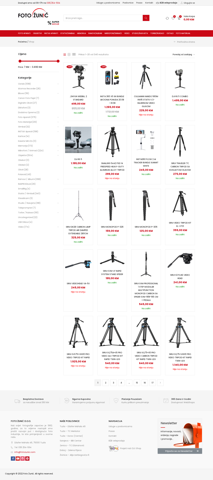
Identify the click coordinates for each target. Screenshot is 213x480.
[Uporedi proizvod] (87, 73)
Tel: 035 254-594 (22, 447)
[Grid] (64, 54)
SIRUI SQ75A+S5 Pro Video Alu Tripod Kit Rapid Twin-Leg (112, 356)
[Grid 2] (69, 54)
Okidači (23, 164)
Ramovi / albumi (29, 179)
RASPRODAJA (27, 183)
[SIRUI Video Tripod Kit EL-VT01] (180, 203)
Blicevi (23, 93)
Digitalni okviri (27, 102)
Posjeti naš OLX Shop (130, 448)
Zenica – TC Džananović (72, 445)
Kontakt (149, 2)
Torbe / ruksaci (28, 212)
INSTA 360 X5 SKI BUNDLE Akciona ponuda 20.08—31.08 (112, 99)
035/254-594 (53, 2)
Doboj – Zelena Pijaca (70, 450)
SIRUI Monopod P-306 (146, 226)
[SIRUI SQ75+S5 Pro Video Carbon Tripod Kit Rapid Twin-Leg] (146, 331)
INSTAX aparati (51, 33)
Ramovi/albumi (95, 33)
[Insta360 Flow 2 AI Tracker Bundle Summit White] (146, 139)
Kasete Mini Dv (27, 141)
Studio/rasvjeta (140, 33)
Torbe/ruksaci (157, 33)
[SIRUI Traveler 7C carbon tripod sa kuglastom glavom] (180, 141)
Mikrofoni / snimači (31, 150)
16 (145, 382)
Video (127, 33)
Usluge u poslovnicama (108, 2)
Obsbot (23, 160)
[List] (74, 54)
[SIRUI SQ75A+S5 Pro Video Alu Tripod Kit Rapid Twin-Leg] (112, 331)
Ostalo (170, 33)
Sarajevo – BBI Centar (70, 440)
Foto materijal (183, 33)
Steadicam (25, 198)
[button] (186, 18)
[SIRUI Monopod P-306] (146, 205)
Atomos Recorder (29, 88)
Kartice (24, 136)
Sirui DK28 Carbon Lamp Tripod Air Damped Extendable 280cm (78, 230)
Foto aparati (24, 33)
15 (137, 382)
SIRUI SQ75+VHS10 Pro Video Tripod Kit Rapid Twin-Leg (180, 357)
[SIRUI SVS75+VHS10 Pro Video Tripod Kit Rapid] (78, 332)
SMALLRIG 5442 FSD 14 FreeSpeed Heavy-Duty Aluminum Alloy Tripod (112, 166)
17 (153, 382)
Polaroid (24, 174)
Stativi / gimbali (29, 193)
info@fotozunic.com (24, 452)
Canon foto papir (28, 98)
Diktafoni (24, 107)
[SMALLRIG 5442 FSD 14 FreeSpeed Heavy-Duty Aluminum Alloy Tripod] (112, 141)
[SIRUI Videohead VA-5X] (78, 264)
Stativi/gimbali (67, 33)
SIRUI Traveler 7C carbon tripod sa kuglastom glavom (180, 166)
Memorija (81, 33)
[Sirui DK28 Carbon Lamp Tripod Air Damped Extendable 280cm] (78, 205)
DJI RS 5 (78, 159)
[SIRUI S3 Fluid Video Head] (180, 259)
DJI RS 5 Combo (180, 96)
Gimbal (24, 126)
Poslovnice (128, 2)
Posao (139, 2)
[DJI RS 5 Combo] (180, 76)
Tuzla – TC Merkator (70, 431)
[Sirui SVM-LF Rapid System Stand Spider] (112, 257)
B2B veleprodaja (168, 2)
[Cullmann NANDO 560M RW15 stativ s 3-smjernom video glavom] (146, 76)
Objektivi (37, 33)
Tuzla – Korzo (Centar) (71, 435)
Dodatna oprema (29, 112)
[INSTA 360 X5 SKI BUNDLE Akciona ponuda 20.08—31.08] (112, 76)
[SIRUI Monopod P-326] (112, 205)
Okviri (23, 169)
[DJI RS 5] (78, 139)
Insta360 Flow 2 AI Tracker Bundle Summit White (146, 162)
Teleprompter (27, 207)
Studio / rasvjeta (29, 203)
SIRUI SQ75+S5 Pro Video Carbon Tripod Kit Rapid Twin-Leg (146, 356)
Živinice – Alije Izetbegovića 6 (74, 455)
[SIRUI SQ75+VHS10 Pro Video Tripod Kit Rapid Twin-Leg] (180, 332)
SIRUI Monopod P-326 (112, 226)
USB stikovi (25, 222)
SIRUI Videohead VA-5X (78, 283)
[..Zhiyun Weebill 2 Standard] (78, 76)
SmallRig (24, 188)
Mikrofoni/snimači (113, 33)
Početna (22, 41)
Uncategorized (28, 217)
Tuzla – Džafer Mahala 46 (72, 426)
